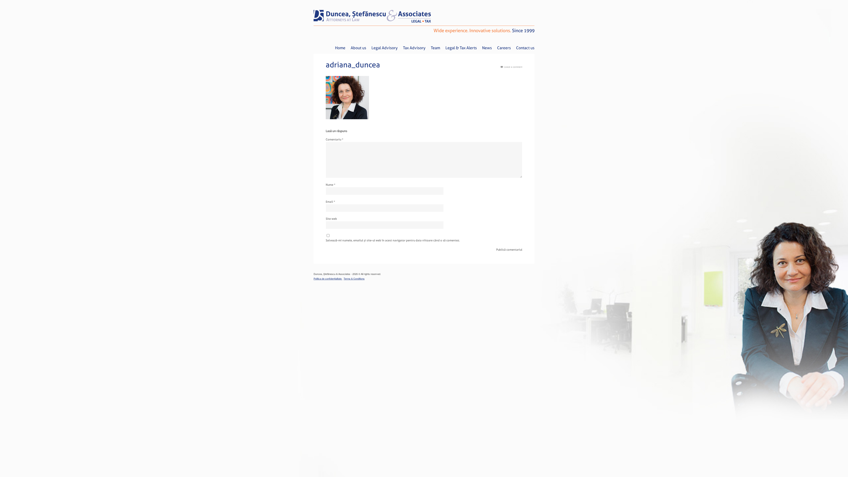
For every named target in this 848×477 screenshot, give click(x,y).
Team (435, 47)
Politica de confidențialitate (328, 278)
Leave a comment (513, 66)
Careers (504, 47)
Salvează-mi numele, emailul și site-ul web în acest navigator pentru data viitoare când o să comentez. (393, 240)
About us (358, 47)
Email (330, 201)
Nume (330, 184)
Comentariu (334, 139)
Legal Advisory (384, 47)
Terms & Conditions (354, 278)
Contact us (525, 47)
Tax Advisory (414, 47)
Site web (331, 218)
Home (340, 47)
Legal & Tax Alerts (461, 47)
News (487, 47)
